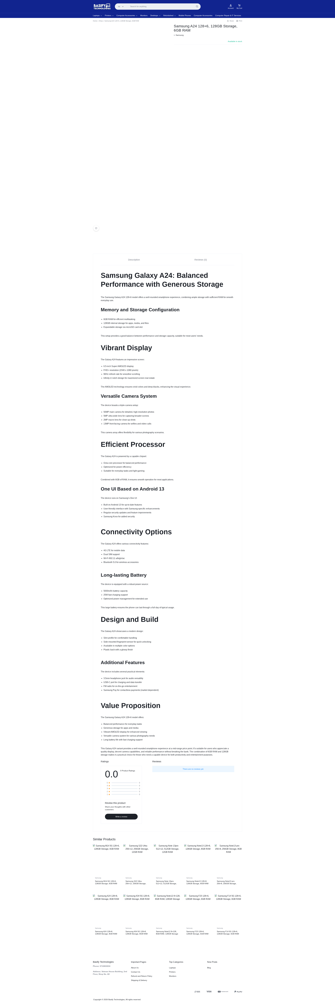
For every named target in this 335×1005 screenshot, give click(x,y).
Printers (108, 15)
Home (95, 21)
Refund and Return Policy (141, 976)
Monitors (143, 15)
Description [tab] (134, 259)
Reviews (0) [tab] (200, 259)
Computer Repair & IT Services (228, 15)
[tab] (134, 259)
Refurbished (168, 15)
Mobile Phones (185, 15)
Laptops (96, 15)
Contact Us (135, 972)
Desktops (154, 15)
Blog (209, 968)
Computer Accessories (125, 15)
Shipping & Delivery (139, 980)
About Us (135, 968)
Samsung (180, 35)
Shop (101, 21)
